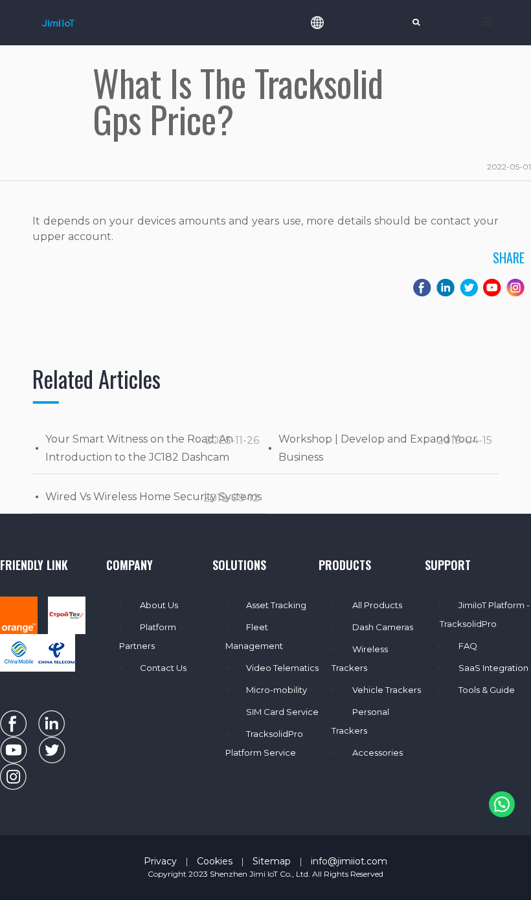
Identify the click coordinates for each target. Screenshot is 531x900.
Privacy (160, 861)
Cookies (214, 861)
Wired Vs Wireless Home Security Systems (153, 496)
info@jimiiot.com (349, 861)
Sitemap (272, 861)
